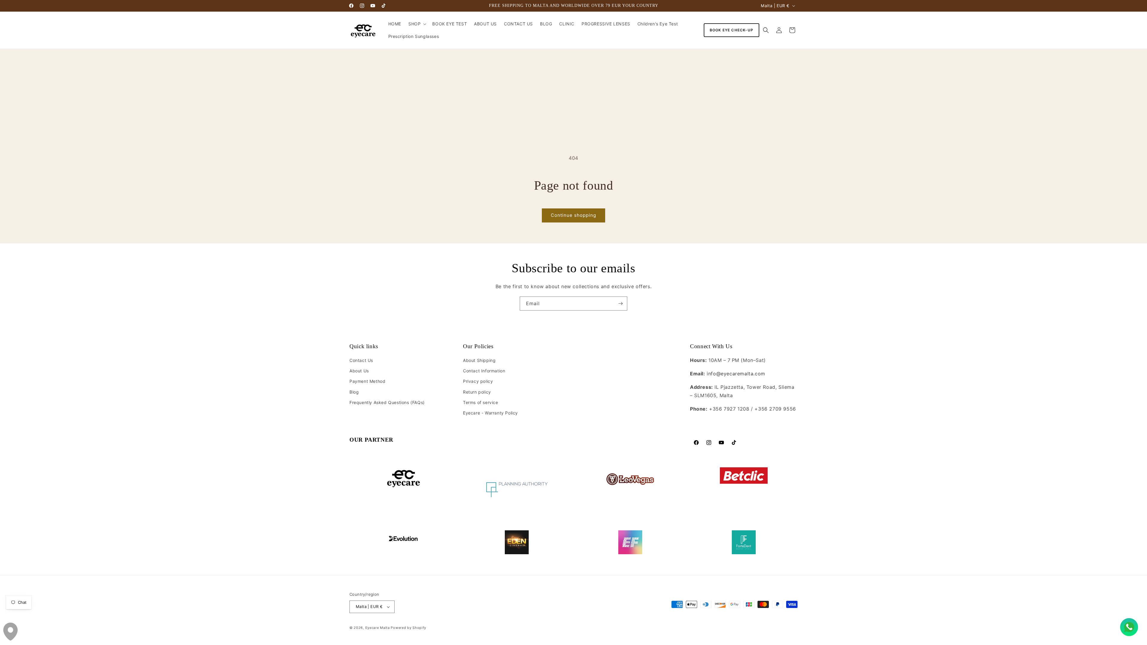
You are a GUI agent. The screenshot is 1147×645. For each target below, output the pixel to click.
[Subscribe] (620, 304)
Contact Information (484, 371)
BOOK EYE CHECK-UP (731, 30)
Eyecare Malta (377, 628)
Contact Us (361, 360)
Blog (354, 391)
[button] (417, 24)
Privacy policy (478, 381)
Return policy (477, 391)
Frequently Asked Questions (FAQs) (387, 402)
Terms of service (480, 402)
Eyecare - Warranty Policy (490, 413)
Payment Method (367, 381)
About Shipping (479, 360)
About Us (359, 371)
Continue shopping (573, 215)
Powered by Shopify (408, 628)
